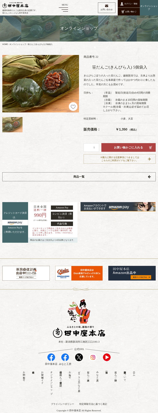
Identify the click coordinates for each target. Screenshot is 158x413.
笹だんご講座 (88, 373)
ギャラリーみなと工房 (79, 379)
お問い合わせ (24, 375)
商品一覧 (79, 176)
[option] (40, 84)
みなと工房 (97, 373)
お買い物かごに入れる (128, 147)
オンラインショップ (17, 44)
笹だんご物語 (115, 373)
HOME (5, 44)
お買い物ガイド (42, 376)
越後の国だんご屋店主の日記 (61, 376)
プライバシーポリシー (62, 404)
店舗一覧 (106, 369)
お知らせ (70, 373)
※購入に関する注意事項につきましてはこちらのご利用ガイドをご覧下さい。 (119, 159)
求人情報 (33, 369)
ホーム (134, 372)
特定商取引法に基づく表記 (93, 404)
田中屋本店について (125, 375)
